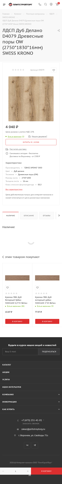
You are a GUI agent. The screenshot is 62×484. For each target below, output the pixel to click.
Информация (9, 402)
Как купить (8, 409)
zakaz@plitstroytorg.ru (33, 429)
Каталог (6, 365)
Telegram (35, 445)
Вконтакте (27, 445)
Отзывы (46, 216)
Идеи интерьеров (11, 387)
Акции (5, 372)
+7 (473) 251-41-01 (32, 420)
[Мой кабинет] (51, 4)
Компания (8, 394)
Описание (29, 216)
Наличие (10, 216)
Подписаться (49, 351)
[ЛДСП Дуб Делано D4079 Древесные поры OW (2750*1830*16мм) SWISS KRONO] (31, 98)
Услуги (6, 379)
